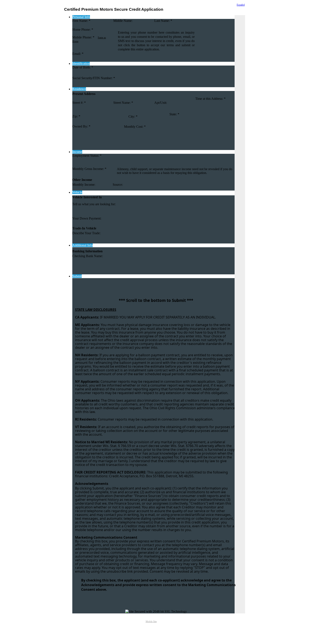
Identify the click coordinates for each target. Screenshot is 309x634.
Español (241, 4)
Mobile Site (151, 621)
